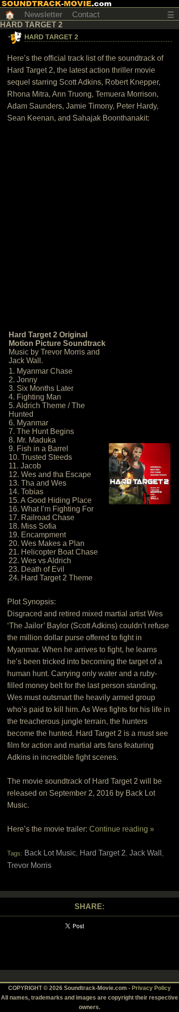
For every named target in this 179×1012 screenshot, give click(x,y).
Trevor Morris (29, 865)
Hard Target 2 (51, 37)
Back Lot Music (50, 853)
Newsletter (43, 14)
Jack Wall (145, 853)
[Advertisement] (89, 225)
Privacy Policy (151, 988)
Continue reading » (121, 829)
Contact (86, 14)
